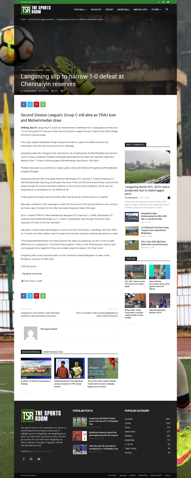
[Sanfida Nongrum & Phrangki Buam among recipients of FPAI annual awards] (69, 368)
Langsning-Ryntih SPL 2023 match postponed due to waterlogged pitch (147, 190)
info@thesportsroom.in (42, 451)
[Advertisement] (146, 119)
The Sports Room (29, 91)
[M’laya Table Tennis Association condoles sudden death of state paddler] (135, 300)
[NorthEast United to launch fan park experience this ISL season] (80, 436)
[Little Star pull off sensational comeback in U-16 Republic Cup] (80, 449)
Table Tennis (130, 307)
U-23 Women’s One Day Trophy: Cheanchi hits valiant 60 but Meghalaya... (155, 230)
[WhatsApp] (43, 104)
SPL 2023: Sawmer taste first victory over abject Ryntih (135, 283)
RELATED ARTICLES (31, 352)
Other (152, 278)
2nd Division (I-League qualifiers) (41, 19)
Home (23, 19)
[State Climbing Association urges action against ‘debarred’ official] (159, 272)
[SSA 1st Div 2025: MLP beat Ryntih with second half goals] (132, 245)
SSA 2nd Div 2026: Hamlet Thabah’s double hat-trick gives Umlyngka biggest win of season (102, 384)
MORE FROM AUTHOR (53, 352)
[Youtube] (168, 2)
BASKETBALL (123, 9)
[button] (166, 9)
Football (47, 70)
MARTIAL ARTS (141, 9)
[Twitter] (30, 104)
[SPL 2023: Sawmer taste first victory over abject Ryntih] (135, 272)
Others (155, 9)
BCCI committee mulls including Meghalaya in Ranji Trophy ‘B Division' (97, 314)
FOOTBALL (79, 9)
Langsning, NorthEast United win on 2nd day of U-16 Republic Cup (103, 421)
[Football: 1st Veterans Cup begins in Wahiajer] (36, 368)
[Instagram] (163, 2)
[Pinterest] (36, 104)
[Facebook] (159, 2)
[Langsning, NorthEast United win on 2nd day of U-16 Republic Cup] (80, 422)
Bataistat (96, 9)
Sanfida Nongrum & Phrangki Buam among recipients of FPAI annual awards (68, 384)
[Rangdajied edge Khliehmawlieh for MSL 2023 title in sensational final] (132, 217)
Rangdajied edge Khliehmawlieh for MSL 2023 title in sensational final (154, 216)
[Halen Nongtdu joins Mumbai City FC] (159, 300)
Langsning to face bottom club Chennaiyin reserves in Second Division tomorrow (40, 314)
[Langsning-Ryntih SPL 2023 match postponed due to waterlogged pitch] (147, 167)
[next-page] (27, 392)
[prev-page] (22, 392)
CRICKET (109, 9)
